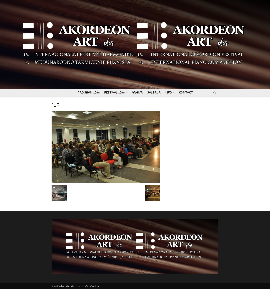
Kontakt (186, 93)
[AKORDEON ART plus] (135, 44)
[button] (214, 92)
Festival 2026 (114, 93)
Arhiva (137, 93)
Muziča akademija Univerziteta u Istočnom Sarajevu (76, 286)
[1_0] (106, 182)
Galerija (153, 93)
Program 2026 (89, 93)
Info (168, 93)
